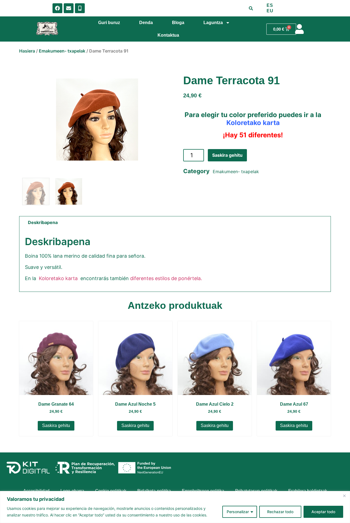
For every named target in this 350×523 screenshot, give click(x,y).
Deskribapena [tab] (43, 222)
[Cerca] (344, 495)
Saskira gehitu (227, 155)
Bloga (178, 22)
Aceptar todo (323, 511)
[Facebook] (57, 8)
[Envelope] (69, 8)
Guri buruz (109, 22)
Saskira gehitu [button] (56, 425)
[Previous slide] (27, 119)
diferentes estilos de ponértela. (166, 278)
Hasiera (27, 51)
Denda (146, 22)
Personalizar (238, 511)
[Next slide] (166, 119)
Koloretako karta (253, 123)
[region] (175, 507)
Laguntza (213, 22)
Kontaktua (168, 35)
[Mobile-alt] (80, 8)
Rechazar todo (280, 511)
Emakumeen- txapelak (62, 51)
